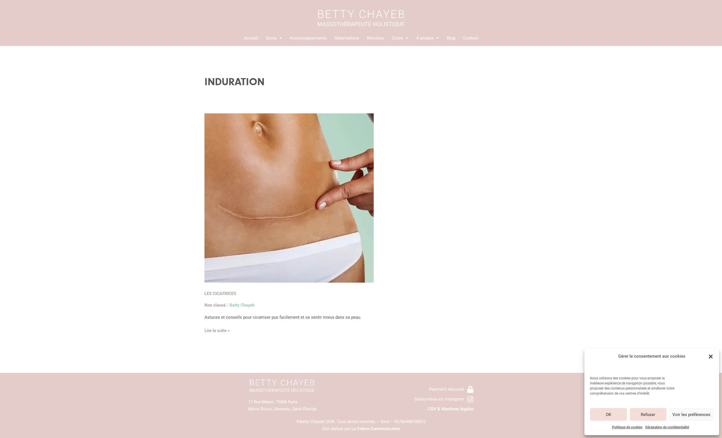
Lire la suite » (217, 330)
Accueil (251, 38)
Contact (470, 38)
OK (608, 414)
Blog (451, 38)
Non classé (215, 305)
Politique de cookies (627, 427)
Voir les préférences (691, 414)
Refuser (648, 414)
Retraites (375, 38)
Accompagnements (308, 38)
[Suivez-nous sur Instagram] (470, 399)
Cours (397, 38)
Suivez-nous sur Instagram (439, 399)
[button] (711, 356)
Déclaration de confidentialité (667, 427)
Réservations (346, 38)
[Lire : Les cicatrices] (289, 197)
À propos (424, 38)
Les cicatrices (220, 293)
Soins (271, 38)
